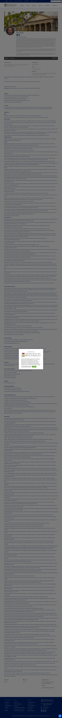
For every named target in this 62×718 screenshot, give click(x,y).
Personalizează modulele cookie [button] (26, 366)
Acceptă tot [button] (34, 366)
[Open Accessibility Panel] (60, 716)
